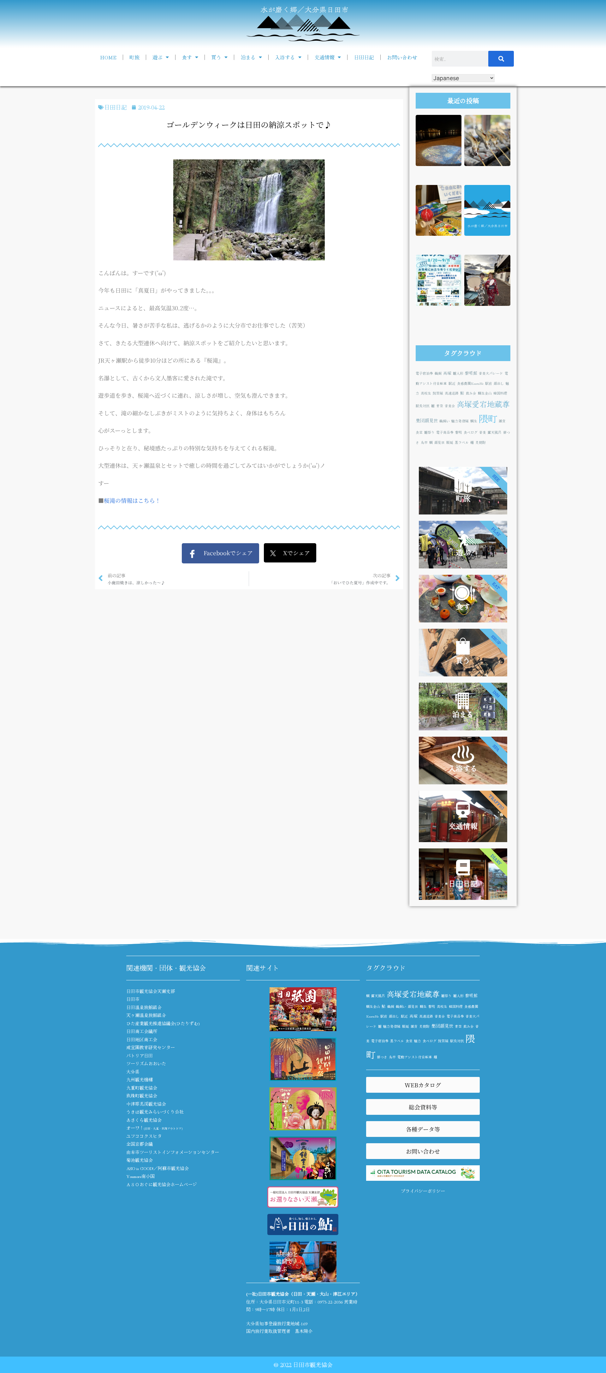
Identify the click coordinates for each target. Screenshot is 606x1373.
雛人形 (458, 373)
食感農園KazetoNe (470, 383)
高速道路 (452, 393)
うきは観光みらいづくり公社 (155, 1112)
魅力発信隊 (460, 421)
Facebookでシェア (224, 553)
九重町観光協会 (141, 1088)
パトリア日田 (139, 1055)
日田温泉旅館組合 (144, 1007)
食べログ (471, 432)
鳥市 (424, 442)
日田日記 (364, 57)
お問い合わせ (402, 57)
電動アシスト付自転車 (414, 1057)
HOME (108, 57)
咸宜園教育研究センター (150, 1047)
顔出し (499, 383)
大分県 (133, 1071)
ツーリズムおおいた (146, 1063)
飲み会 (471, 393)
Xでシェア (293, 553)
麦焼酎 (480, 442)
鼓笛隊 (438, 393)
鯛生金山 (485, 393)
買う (216, 57)
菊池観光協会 (139, 1160)
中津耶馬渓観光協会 (146, 1104)
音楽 (482, 432)
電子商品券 (445, 432)
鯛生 (473, 421)
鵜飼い (444, 421)
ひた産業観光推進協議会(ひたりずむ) (163, 1023)
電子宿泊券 (424, 373)
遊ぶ (157, 57)
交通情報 (324, 57)
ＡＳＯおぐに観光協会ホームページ (161, 1184)
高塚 (447, 373)
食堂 (419, 432)
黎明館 (471, 373)
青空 (439, 405)
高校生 (426, 393)
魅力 (417, 1040)
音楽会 (450, 405)
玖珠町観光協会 (141, 1095)
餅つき (382, 1057)
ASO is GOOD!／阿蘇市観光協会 (157, 1168)
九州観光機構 (139, 1079)
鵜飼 (438, 373)
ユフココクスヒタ (144, 1136)
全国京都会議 (139, 1144)
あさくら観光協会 (144, 1120)
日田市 (133, 999)
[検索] (501, 59)
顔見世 (439, 442)
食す (187, 57)
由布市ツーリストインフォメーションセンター (172, 1152)
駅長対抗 (423, 405)
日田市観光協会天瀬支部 (150, 991)
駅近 (452, 383)
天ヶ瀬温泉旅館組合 (146, 1015)
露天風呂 (495, 432)
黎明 (458, 432)
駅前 (488, 383)
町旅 (134, 57)
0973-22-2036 (330, 1302)
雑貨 (502, 421)
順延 (449, 442)
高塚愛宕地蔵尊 (483, 403)
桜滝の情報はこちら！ (132, 500)
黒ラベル (462, 442)
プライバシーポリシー (423, 1191)
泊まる (248, 57)
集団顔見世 (427, 420)
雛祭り (429, 432)
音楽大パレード (491, 373)
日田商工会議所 (141, 1031)
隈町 (488, 418)
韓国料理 (500, 393)
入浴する (285, 57)
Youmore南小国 (140, 1176)
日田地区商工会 (141, 1039)
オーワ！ (154, 1128)
